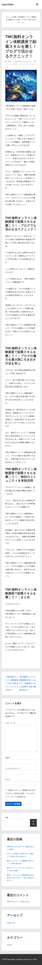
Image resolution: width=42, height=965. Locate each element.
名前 (7, 758)
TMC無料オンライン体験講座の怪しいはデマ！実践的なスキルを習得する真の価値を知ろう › (27, 683)
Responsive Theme (30, 959)
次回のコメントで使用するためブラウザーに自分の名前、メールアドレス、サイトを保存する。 (20, 793)
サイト (8, 779)
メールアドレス (11, 769)
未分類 (15, 64)
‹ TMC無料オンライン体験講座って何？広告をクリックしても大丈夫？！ (11, 683)
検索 (6, 817)
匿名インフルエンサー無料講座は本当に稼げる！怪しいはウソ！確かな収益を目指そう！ (20, 877)
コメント (10, 723)
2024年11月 (11, 923)
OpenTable (8, 4)
